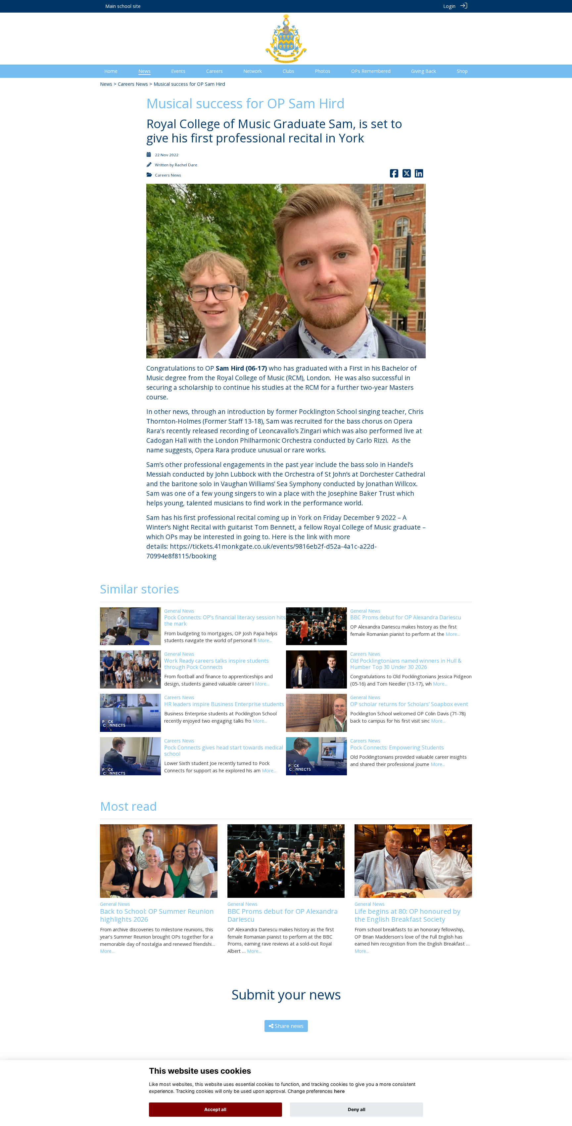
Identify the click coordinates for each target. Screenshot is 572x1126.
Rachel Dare (186, 164)
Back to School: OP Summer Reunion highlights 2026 (157, 915)
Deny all (356, 1109)
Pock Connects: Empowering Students (397, 747)
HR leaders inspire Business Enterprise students (224, 704)
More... (265, 640)
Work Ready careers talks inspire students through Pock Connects (216, 664)
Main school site (123, 6)
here (339, 1091)
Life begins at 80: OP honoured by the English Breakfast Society (407, 915)
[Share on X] (407, 175)
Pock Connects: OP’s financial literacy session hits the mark (225, 620)
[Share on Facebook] (394, 175)
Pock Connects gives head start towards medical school (223, 750)
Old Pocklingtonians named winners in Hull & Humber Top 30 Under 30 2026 (405, 664)
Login (449, 6)
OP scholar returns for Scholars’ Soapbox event (409, 704)
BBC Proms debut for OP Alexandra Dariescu (405, 617)
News (106, 84)
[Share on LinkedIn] (419, 175)
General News (179, 611)
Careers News (133, 84)
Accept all (215, 1109)
